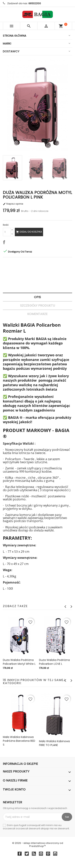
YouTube (41, 854)
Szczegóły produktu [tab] (37, 305)
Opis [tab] (37, 297)
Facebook (20, 854)
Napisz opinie (13, 203)
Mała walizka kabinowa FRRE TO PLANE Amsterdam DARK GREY (54, 745)
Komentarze (37, 314)
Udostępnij (5, 243)
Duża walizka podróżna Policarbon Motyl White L (19, 662)
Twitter (27, 854)
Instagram (55, 854)
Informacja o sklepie (20, 764)
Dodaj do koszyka (29, 232)
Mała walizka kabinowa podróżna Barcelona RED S (19, 741)
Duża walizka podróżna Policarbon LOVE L (54, 662)
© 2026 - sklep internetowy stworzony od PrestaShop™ (37, 845)
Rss (34, 854)
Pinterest (48, 854)
